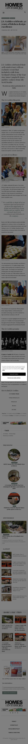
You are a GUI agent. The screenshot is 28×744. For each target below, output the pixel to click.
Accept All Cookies (14, 374)
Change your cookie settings (14, 377)
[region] (14, 372)
